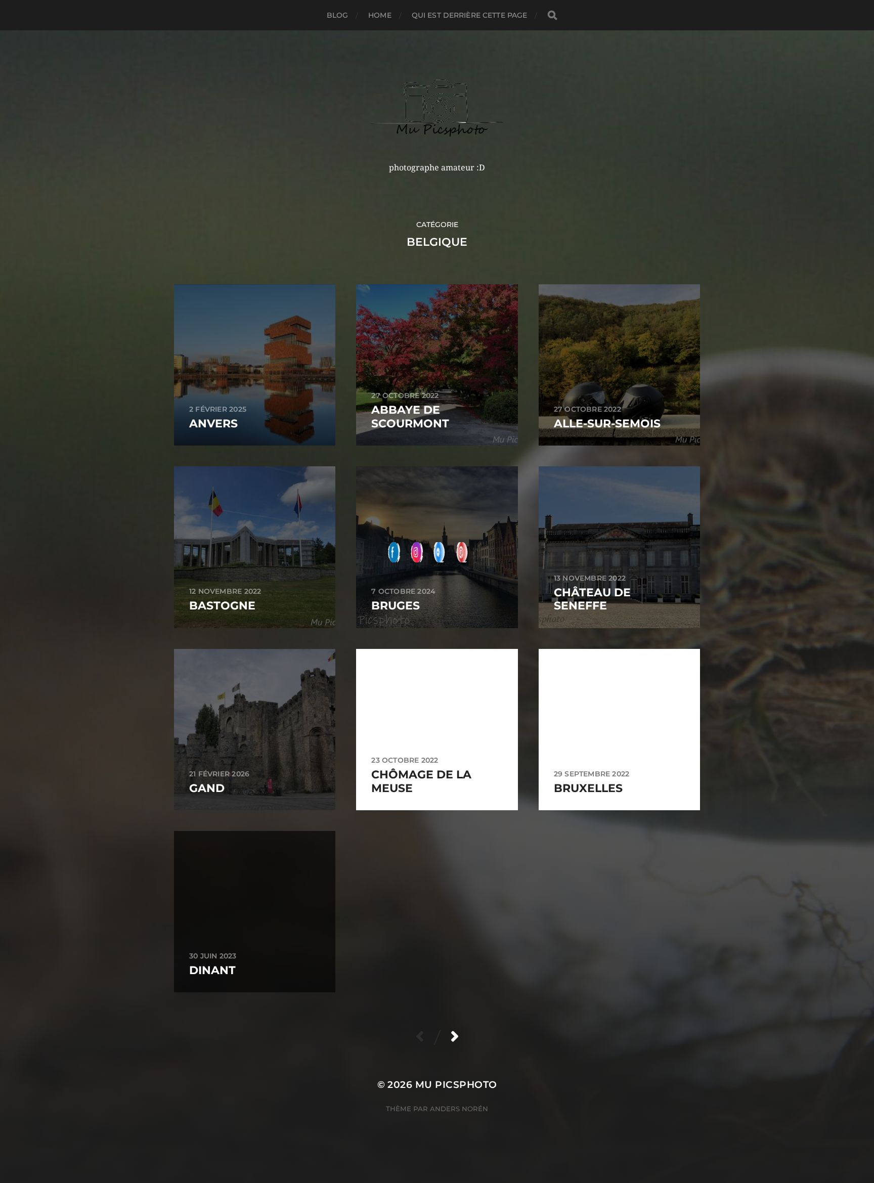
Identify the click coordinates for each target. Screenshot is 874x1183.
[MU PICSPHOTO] (437, 107)
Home (379, 15)
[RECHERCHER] (552, 15)
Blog (337, 15)
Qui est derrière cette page (470, 15)
